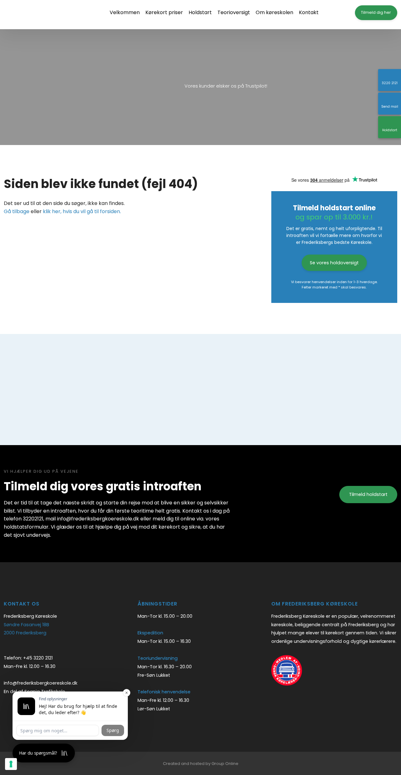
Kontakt (309, 12)
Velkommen (125, 12)
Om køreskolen (274, 12)
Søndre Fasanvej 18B (26, 625)
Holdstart (200, 12)
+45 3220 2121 (38, 658)
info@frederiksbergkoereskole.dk (40, 683)
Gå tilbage (16, 211)
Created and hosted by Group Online (200, 764)
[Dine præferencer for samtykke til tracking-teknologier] (11, 764)
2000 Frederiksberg (25, 633)
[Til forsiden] (41, 14)
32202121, (33, 518)
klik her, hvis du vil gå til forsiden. (82, 211)
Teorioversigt (233, 12)
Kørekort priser (164, 12)
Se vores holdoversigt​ (334, 263)
